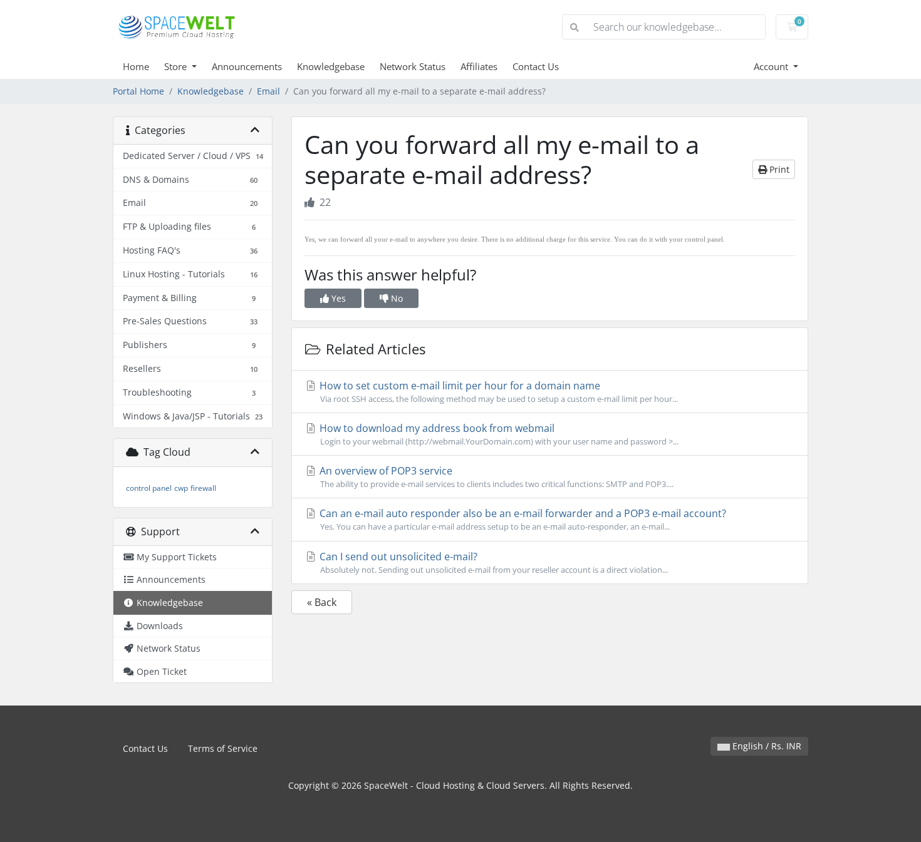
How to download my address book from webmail (498, 434)
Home (136, 66)
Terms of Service (223, 748)
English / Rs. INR (765, 746)
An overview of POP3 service (495, 477)
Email (268, 91)
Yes (337, 298)
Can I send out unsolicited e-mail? (492, 562)
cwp (181, 488)
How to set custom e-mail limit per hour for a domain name (497, 391)
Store (176, 66)
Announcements (247, 66)
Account (772, 66)
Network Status (412, 66)
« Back (321, 602)
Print (778, 169)
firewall (203, 488)
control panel (149, 488)
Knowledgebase (331, 66)
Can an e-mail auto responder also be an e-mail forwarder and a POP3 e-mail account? (521, 519)
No (395, 298)
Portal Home (138, 91)
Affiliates (478, 66)
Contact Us (536, 66)
